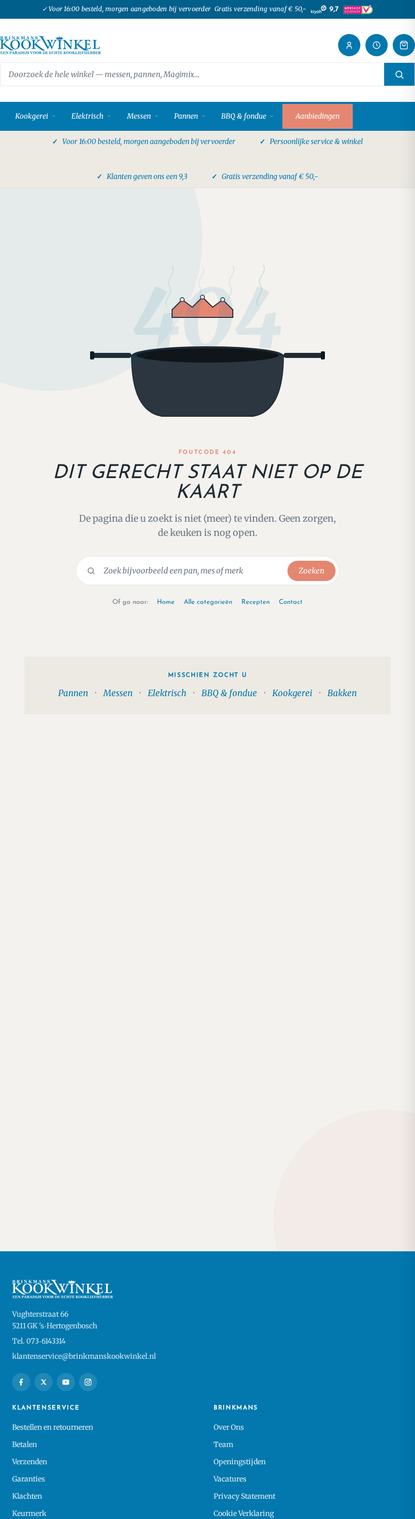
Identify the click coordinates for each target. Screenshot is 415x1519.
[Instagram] (88, 1382)
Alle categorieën (208, 602)
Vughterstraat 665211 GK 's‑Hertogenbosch (54, 1320)
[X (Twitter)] (43, 1382)
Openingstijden (240, 1461)
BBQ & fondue (243, 116)
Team (223, 1444)
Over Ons (229, 1427)
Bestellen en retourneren (52, 1427)
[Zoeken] (399, 74)
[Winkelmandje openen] (404, 45)
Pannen (186, 116)
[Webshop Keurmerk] (358, 10)
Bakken (342, 693)
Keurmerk (29, 1513)
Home (166, 602)
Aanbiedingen (318, 116)
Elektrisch (87, 116)
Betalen (24, 1444)
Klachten (27, 1496)
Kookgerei (31, 116)
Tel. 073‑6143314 (39, 1341)
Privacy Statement (244, 1496)
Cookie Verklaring (244, 1513)
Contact (291, 602)
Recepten (255, 602)
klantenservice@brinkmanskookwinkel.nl (84, 1356)
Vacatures (230, 1479)
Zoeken (311, 570)
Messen (139, 116)
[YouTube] (66, 1382)
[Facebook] (21, 1382)
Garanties (28, 1479)
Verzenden (29, 1461)
